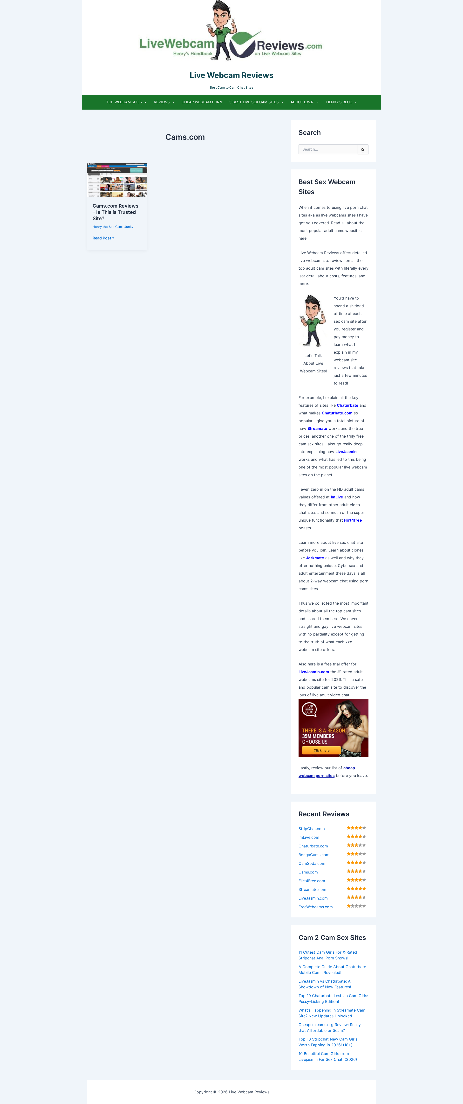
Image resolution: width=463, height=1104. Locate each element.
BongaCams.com (314, 854)
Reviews (162, 102)
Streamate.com (312, 889)
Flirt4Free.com (312, 880)
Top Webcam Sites (124, 102)
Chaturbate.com (313, 846)
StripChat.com (312, 828)
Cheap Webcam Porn (202, 102)
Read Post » (104, 238)
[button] (144, 102)
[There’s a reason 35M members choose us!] (333, 727)
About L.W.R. (302, 102)
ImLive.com (309, 837)
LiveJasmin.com (313, 898)
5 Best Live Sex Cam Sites (254, 102)
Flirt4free (353, 520)
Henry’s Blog (339, 102)
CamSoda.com (312, 863)
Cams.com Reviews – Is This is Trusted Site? (115, 212)
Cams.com (308, 872)
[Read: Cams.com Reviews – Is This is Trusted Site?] (117, 179)
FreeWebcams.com (316, 906)
